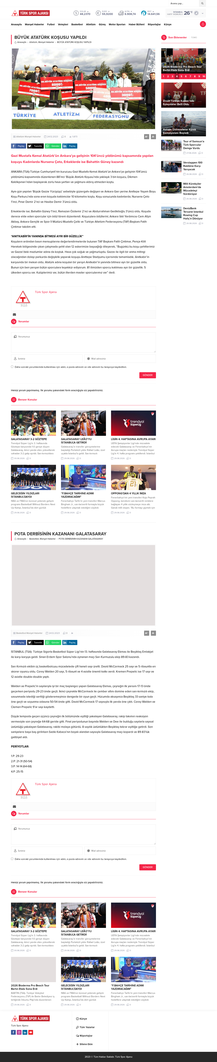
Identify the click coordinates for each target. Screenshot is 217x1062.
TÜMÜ (194, 37)
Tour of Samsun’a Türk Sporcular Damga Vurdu (193, 145)
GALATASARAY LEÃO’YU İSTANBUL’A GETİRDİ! (76, 440)
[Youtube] (30, 1032)
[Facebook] (13, 1032)
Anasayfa (21, 42)
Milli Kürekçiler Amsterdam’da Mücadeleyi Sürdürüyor (192, 189)
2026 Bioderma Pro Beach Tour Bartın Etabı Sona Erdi (30, 987)
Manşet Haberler (46, 42)
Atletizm (33, 42)
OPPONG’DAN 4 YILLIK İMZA (128, 493)
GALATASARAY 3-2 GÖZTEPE (29, 439)
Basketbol (34, 539)
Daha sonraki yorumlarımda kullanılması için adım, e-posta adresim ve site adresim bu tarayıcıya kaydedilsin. (71, 367)
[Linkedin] (25, 1032)
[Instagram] (19, 1032)
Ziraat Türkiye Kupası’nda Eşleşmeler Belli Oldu (178, 102)
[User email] (14, 314)
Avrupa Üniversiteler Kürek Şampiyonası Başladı (179, 131)
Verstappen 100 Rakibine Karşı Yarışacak (192, 166)
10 (204, 76)
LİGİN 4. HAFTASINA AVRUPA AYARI (133, 439)
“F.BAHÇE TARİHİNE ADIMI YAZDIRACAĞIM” (77, 495)
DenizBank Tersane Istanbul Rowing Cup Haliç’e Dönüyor (193, 213)
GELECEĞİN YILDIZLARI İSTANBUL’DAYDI (25, 495)
